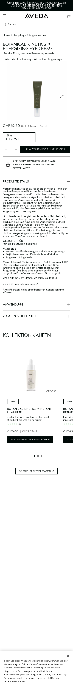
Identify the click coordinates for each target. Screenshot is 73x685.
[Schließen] (68, 656)
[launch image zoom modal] (62, 96)
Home (6, 35)
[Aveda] (36, 16)
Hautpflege (19, 35)
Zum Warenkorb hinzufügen (45, 149)
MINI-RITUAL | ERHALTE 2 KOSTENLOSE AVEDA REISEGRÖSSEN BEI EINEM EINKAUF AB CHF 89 (36, 5)
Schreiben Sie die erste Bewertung (36, 471)
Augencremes (37, 35)
